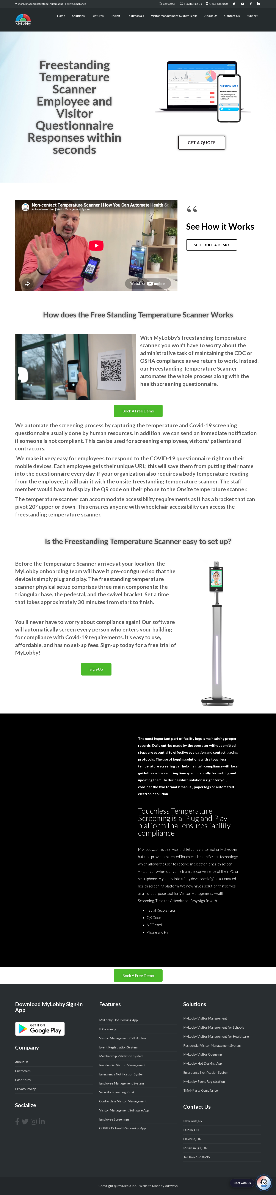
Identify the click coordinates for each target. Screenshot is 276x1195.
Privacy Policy (25, 1089)
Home (61, 15)
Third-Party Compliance (200, 1090)
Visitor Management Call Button (122, 1038)
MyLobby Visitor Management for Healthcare (216, 1036)
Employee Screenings (114, 1119)
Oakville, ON (192, 1139)
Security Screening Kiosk (117, 1092)
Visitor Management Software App (124, 1110)
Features (98, 15)
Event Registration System (118, 1047)
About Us (210, 15)
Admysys (171, 1186)
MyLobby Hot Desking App (118, 1020)
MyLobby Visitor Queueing (202, 1054)
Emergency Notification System (121, 1074)
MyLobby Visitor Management (205, 1018)
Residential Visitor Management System (212, 1045)
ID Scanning (107, 1029)
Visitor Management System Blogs (174, 15)
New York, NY (192, 1121)
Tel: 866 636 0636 (196, 1157)
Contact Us (232, 15)
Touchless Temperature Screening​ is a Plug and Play (184, 821)
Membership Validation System (121, 1056)
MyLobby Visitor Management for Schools (213, 1027)
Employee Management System (121, 1083)
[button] (201, 143)
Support (252, 15)
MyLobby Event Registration (204, 1081)
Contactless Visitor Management (123, 1101)
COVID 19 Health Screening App (122, 1128)
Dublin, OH (191, 1130)
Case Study (23, 1080)
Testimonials (135, 15)
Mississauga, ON (195, 1148)
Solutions (78, 15)
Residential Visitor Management (122, 1065)
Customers (23, 1071)
